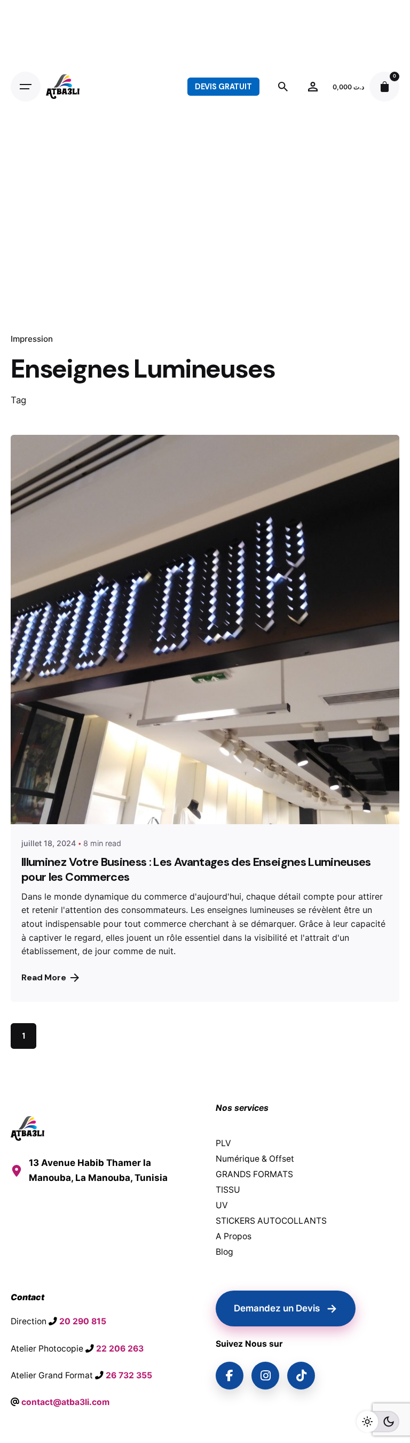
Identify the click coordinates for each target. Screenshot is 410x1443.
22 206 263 (120, 1349)
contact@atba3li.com (65, 1402)
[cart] (384, 87)
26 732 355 (129, 1375)
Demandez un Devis (285, 1308)
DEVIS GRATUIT (223, 86)
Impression (32, 339)
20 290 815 (82, 1321)
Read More (43, 977)
